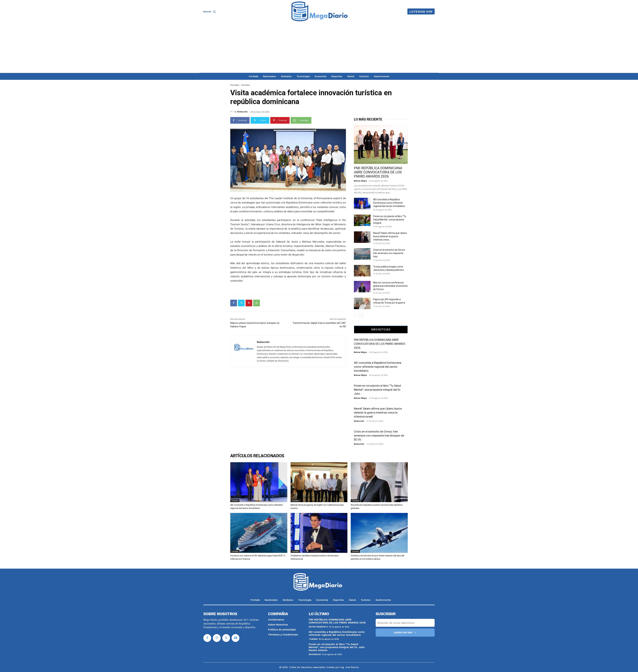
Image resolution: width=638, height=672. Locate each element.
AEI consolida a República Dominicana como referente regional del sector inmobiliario (389, 202)
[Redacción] (232, 111)
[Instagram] (217, 638)
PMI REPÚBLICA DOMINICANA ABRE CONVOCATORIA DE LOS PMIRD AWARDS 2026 (378, 172)
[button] (210, 11)
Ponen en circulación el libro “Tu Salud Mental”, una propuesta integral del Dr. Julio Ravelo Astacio (337, 647)
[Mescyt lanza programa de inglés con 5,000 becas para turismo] (319, 482)
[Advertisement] (319, 48)
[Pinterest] (249, 303)
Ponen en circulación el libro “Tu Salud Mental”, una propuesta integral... (389, 219)
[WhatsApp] (256, 303)
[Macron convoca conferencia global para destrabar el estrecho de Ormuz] (362, 286)
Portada (234, 85)
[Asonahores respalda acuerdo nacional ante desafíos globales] (379, 482)
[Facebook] (233, 303)
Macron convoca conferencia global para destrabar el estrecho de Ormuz (390, 286)
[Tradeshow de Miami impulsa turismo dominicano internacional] (319, 533)
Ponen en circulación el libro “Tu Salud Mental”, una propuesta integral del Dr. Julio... (377, 389)
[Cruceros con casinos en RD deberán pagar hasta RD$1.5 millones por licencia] (258, 533)
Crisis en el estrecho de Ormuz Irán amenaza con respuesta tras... (389, 253)
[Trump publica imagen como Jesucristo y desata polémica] (362, 270)
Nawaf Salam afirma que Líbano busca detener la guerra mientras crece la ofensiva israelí (378, 412)
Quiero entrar (403, 632)
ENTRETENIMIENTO (318, 627)
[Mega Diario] (319, 11)
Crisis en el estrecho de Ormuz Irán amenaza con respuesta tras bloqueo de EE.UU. (379, 435)
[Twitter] (241, 303)
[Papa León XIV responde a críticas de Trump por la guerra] (362, 303)
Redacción (242, 111)
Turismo (245, 85)
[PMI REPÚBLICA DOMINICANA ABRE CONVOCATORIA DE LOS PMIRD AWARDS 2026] (381, 144)
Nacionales (315, 654)
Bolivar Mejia (360, 181)
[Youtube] (235, 638)
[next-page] (361, 315)
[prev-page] (356, 315)
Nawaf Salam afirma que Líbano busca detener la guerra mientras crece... (390, 236)
